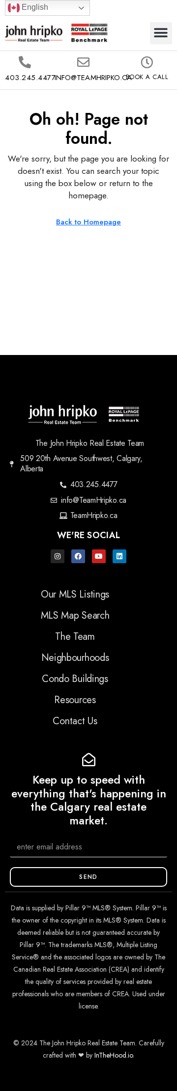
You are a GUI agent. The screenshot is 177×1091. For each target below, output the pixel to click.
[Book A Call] (147, 62)
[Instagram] (57, 556)
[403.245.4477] (25, 62)
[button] (161, 33)
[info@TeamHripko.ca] (83, 62)
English (34, 7)
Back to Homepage (88, 222)
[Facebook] (78, 556)
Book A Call (147, 77)
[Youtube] (99, 556)
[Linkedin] (119, 556)
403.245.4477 (30, 77)
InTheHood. (111, 1055)
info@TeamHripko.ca (93, 77)
